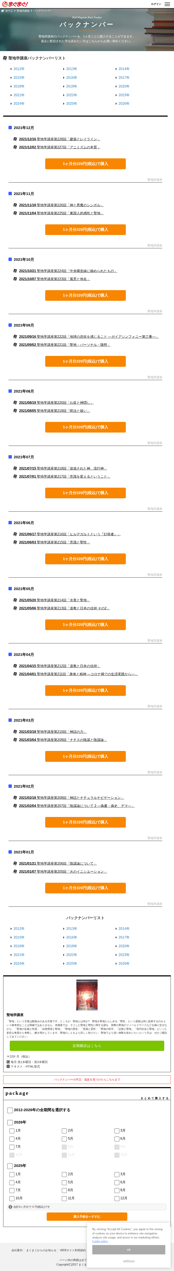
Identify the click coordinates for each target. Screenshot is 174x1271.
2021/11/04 (61, 213)
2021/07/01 (65, 476)
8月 (70, 1146)
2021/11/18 (61, 205)
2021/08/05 (54, 411)
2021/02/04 (77, 806)
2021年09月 (24, 325)
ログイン (156, 4)
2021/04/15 (59, 666)
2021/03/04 (63, 740)
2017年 (124, 77)
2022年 (71, 95)
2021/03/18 (53, 732)
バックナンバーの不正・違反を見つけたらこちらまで (87, 1079)
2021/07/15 (63, 468)
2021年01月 (24, 852)
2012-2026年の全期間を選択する (42, 1110)
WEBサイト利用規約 (73, 1250)
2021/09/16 (89, 336)
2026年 (124, 103)
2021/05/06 (64, 608)
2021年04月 (24, 654)
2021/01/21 (58, 863)
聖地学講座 (23, 10)
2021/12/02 (59, 147)
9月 (123, 1146)
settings (129, 1260)
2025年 (71, 103)
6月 (123, 1138)
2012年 (19, 69)
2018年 (19, 86)
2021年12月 (24, 128)
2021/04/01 (78, 674)
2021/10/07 (54, 279)
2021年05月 (24, 589)
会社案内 (16, 1250)
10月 (19, 1154)
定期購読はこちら (87, 1045)
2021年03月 (24, 720)
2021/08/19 (56, 402)
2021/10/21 (68, 271)
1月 (18, 1130)
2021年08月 (24, 391)
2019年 (71, 86)
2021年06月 (24, 523)
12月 (124, 1154)
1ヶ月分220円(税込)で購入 (85, 164)
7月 (18, 1146)
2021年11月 (24, 194)
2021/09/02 (65, 345)
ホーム (9, 10)
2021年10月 (24, 259)
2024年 (19, 103)
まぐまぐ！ (85, 1264)
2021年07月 (24, 457)
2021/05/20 (54, 600)
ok (128, 1249)
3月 (123, 1130)
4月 (18, 1138)
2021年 (19, 95)
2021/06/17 (70, 534)
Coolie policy (100, 1241)
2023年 (124, 95)
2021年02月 (24, 786)
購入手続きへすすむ (87, 1216)
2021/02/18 (71, 798)
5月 (70, 1138)
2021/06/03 (54, 542)
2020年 (124, 86)
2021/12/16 (59, 139)
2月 (70, 1130)
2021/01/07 (63, 871)
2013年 (71, 69)
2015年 (19, 77)
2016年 (71, 77)
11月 (71, 1154)
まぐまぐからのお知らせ (41, 1250)
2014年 (124, 69)
